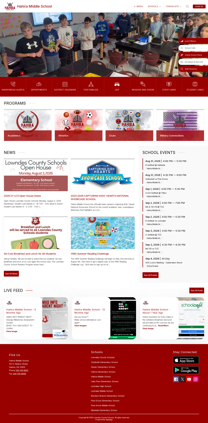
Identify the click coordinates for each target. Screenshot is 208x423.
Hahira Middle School (101, 376)
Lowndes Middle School (102, 391)
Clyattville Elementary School (104, 362)
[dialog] (28, 125)
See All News (11, 273)
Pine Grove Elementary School (105, 400)
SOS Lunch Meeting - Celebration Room (163, 262)
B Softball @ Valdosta (155, 165)
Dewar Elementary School (103, 367)
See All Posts (197, 290)
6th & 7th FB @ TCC (154, 207)
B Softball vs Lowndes (155, 221)
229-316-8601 (22, 370)
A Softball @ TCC (153, 235)
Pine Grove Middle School (103, 405)
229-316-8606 (19, 374)
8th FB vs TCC (152, 248)
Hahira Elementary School (103, 372)
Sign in (199, 6)
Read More (163, 325)
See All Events (150, 275)
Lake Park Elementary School (104, 381)
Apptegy (109, 420)
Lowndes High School (101, 386)
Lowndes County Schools (102, 357)
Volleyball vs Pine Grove (156, 179)
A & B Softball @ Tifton (155, 193)
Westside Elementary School (104, 410)
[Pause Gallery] (22, 73)
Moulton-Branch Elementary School (107, 396)
